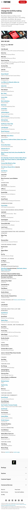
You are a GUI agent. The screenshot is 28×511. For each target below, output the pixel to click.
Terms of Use (8, 504)
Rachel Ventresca (5, 131)
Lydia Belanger (4, 127)
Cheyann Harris (11, 167)
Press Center (17, 489)
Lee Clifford (4, 82)
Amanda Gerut (4, 139)
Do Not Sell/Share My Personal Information (9, 505)
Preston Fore (12, 157)
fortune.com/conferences (19, 299)
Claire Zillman (10, 135)
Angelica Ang (4, 385)
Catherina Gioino (12, 139)
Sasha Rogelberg (21, 159)
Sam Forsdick (4, 405)
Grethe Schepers (5, 420)
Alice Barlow (4, 167)
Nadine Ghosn (4, 320)
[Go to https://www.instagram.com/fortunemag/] (15, 500)
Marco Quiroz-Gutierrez (10, 159)
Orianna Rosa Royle (5, 144)
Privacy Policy (14, 504)
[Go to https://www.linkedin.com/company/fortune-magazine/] (12, 500)
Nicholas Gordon (5, 381)
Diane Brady (4, 268)
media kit (7, 452)
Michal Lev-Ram (12, 163)
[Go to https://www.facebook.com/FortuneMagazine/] (6, 500)
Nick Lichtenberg (5, 101)
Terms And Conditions (19, 492)
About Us (3, 489)
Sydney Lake (20, 139)
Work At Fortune (4, 492)
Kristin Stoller (8, 270)
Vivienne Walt (4, 163)
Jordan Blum (4, 108)
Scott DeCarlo (4, 312)
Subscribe (22, 2)
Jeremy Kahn (4, 97)
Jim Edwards (10, 82)
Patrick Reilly (4, 205)
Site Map (3, 494)
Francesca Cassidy (12, 405)
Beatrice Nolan (18, 157)
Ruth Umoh (3, 104)
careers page (16, 452)
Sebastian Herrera (5, 148)
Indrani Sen (4, 86)
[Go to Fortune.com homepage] (7, 2)
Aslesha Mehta (4, 416)
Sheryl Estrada (4, 152)
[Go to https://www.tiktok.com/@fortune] (18, 500)
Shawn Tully (10, 123)
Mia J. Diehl (3, 93)
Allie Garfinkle (4, 120)
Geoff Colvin (4, 123)
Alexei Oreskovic (5, 116)
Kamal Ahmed (4, 397)
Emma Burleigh (4, 157)
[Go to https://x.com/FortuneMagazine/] (9, 500)
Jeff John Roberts (5, 112)
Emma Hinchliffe (19, 152)
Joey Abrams (4, 170)
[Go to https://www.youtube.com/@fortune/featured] (21, 500)
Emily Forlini (12, 152)
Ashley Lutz (16, 82)
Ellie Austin (19, 268)
